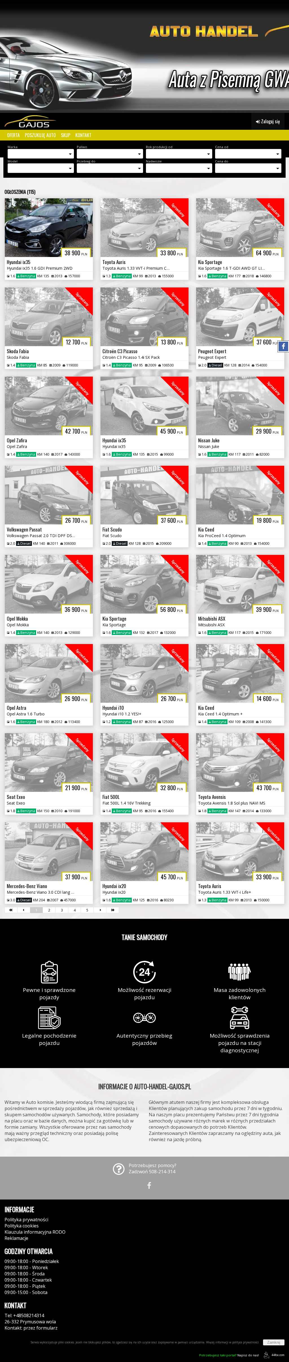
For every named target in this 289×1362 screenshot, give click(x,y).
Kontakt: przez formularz (31, 1328)
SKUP (65, 135)
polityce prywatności (245, 1342)
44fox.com (278, 1355)
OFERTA (13, 135)
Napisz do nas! (229, 1355)
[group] (144, 56)
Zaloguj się (270, 121)
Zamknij (273, 1342)
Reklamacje (16, 1238)
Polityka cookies (22, 1226)
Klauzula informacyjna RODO (35, 1232)
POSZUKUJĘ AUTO (40, 135)
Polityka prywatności (26, 1219)
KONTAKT (83, 135)
